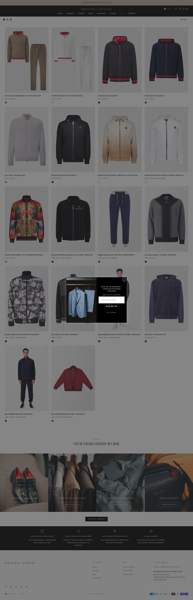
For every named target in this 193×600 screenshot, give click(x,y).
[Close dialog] (124, 279)
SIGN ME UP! (112, 306)
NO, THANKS (111, 312)
